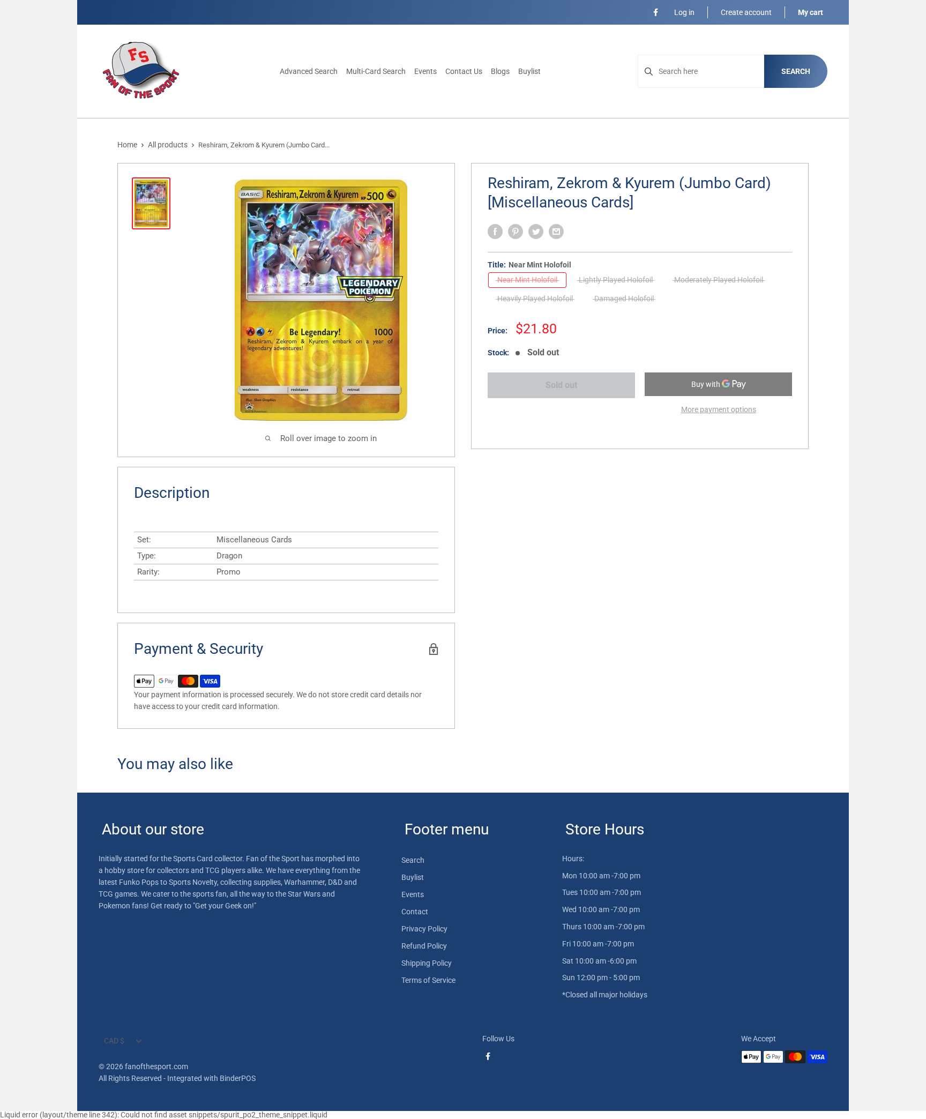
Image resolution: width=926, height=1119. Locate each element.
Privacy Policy (424, 928)
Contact (414, 911)
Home (127, 144)
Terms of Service (428, 980)
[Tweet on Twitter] (535, 231)
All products (168, 144)
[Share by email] (556, 231)
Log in (684, 12)
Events (425, 71)
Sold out (561, 385)
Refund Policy (424, 946)
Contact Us (463, 71)
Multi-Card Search (376, 71)
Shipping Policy (426, 963)
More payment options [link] (718, 409)
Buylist (529, 71)
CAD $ (114, 1040)
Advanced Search (309, 71)
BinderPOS (238, 1078)
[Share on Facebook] (495, 231)
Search (795, 71)
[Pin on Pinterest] (515, 231)
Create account (746, 12)
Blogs (500, 71)
